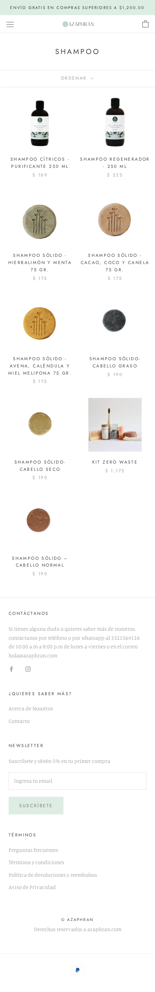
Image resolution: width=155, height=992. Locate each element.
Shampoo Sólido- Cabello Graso (115, 362)
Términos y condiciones (36, 862)
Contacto (19, 721)
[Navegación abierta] (10, 24)
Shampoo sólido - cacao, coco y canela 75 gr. (115, 262)
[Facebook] (11, 668)
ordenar (75, 78)
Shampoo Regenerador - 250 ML (115, 163)
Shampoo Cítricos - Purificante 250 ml (40, 163)
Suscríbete (36, 805)
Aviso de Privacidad (32, 887)
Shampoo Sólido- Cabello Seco (40, 466)
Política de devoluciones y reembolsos (53, 874)
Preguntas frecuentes (33, 849)
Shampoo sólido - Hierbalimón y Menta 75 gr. (40, 262)
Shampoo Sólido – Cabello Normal (40, 562)
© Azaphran (77, 919)
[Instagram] (28, 668)
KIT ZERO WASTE (115, 462)
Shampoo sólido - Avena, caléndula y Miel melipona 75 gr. (40, 366)
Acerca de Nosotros (31, 708)
